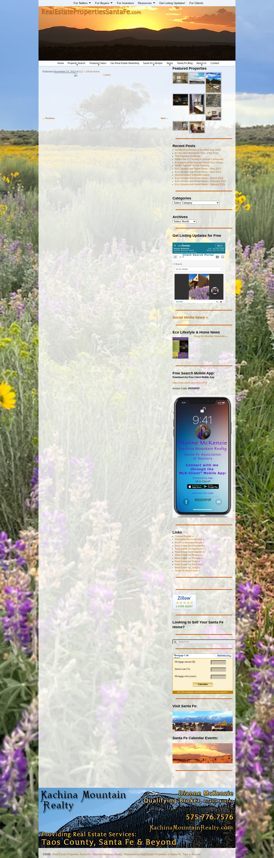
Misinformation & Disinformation (192, 175)
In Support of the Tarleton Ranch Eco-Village (199, 162)
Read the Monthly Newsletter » (211, 336)
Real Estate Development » (190, 545)
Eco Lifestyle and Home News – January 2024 (200, 184)
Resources (145, 3)
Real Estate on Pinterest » (189, 555)
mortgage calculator (194, 692)
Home (60, 63)
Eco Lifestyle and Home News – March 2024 (199, 178)
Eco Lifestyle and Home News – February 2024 (200, 181)
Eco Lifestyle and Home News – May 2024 (198, 168)
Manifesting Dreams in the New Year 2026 (198, 149)
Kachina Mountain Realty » (189, 542)
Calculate (203, 684)
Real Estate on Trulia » (187, 561)
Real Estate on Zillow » (187, 567)
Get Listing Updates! (172, 3)
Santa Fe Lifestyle (152, 63)
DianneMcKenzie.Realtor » (189, 539)
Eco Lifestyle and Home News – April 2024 (198, 172)
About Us (201, 63)
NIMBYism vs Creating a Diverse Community (199, 159)
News (170, 63)
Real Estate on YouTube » (189, 564)
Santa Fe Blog (185, 63)
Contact (215, 63)
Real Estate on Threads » (189, 558)
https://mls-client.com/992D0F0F (190, 382)
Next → (164, 118)
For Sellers (80, 3)
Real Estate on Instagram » (189, 552)
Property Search (76, 63)
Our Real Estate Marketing (125, 63)
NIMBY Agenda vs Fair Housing (192, 165)
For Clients (196, 3)
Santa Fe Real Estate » (187, 570)
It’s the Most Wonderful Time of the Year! (196, 153)
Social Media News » (190, 317)
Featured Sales (98, 63)
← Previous (49, 118)
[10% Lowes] (106, 93)
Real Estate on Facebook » (189, 548)
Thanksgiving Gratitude (187, 156)
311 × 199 (84, 71)
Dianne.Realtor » (184, 536)
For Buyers (102, 3)
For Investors (125, 3)
